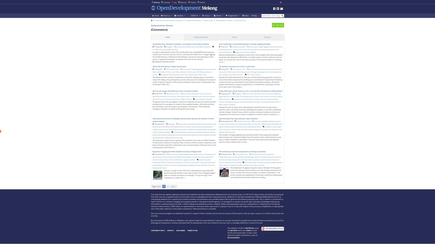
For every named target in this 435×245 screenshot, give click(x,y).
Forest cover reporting (250, 49)
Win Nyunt (163, 168)
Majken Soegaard (254, 129)
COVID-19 (194, 16)
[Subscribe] (281, 9)
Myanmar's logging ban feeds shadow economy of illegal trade (176, 152)
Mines (278, 102)
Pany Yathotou (255, 75)
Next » (173, 186)
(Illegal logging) (263, 47)
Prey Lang (264, 129)
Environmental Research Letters (250, 102)
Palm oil (155, 132)
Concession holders (251, 162)
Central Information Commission (184, 132)
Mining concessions (264, 162)
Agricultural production (159, 96)
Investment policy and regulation (206, 129)
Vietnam (202, 2)
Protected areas (230, 127)
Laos (175, 2)
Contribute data (158, 231)
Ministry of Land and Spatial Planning (203, 135)
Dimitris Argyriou (237, 129)
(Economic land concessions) (268, 69)
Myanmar (183, 2)
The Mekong (201, 72)
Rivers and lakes (181, 72)
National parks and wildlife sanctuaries (198, 47)
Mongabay (169, 47)
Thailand (193, 2)
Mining (280, 96)
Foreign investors (157, 129)
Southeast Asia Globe (238, 47)
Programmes (233, 16)
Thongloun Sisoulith (205, 99)
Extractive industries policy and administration (256, 160)
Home (156, 16)
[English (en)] (281, 2)
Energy (254, 72)
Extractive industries (267, 157)
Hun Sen (246, 52)
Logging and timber (189, 160)
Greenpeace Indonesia (202, 132)
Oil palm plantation (158, 138)
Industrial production (173, 99)
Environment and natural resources (169, 20)
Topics (207, 16)
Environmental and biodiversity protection (178, 157)
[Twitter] (278, 9)
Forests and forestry (193, 20)
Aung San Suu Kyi (204, 160)
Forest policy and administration (268, 49)
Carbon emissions (260, 99)
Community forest (231, 124)
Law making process (225, 75)
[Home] (151, 20)
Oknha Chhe (193, 75)
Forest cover (208, 20)
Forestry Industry (162, 160)
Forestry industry (157, 165)
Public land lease (238, 75)
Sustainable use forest (254, 127)
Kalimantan (271, 102)
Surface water (191, 72)
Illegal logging (182, 165)
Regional (253, 52)
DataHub (179, 16)
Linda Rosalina (161, 135)
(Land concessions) (276, 47)
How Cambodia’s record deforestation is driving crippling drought (244, 44)
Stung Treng (202, 75)
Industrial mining (230, 162)
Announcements (201, 37)
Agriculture (226, 96)
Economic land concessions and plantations (198, 127)
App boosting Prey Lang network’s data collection (238, 119)
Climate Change (272, 99)
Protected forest (241, 127)
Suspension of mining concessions (253, 165)
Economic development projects (229, 102)
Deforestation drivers (224, 20)
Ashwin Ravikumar (248, 99)
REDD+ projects (224, 105)
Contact (170, 231)
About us (166, 16)
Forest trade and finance (207, 162)
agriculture (237, 99)
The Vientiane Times (239, 69)
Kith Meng (172, 75)
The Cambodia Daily (172, 69)
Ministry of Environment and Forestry (179, 135)
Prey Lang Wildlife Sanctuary (169, 49)
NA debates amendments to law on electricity (237, 66)
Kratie (245, 129)
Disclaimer (180, 231)
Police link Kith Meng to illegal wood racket (169, 66)
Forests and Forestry (170, 165)
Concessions (232, 72)
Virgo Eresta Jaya (177, 138)
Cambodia (166, 2)
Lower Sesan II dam (182, 75)
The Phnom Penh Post (243, 121)
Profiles (267, 37)
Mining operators (277, 162)
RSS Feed (279, 25)
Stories (218, 16)
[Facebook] (274, 9)
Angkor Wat (239, 52)
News (247, 16)
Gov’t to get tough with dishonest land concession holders (175, 91)
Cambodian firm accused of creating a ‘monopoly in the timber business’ (180, 44)
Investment (191, 129)
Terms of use (192, 231)
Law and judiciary (275, 72)
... (203, 59)
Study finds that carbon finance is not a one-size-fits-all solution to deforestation (251, 91)
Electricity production (244, 72)
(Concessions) (240, 20)
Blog (255, 16)
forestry (264, 102)
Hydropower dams (263, 72)
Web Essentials (230, 132)
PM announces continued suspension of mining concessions (242, 152)
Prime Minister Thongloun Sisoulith (231, 165)
